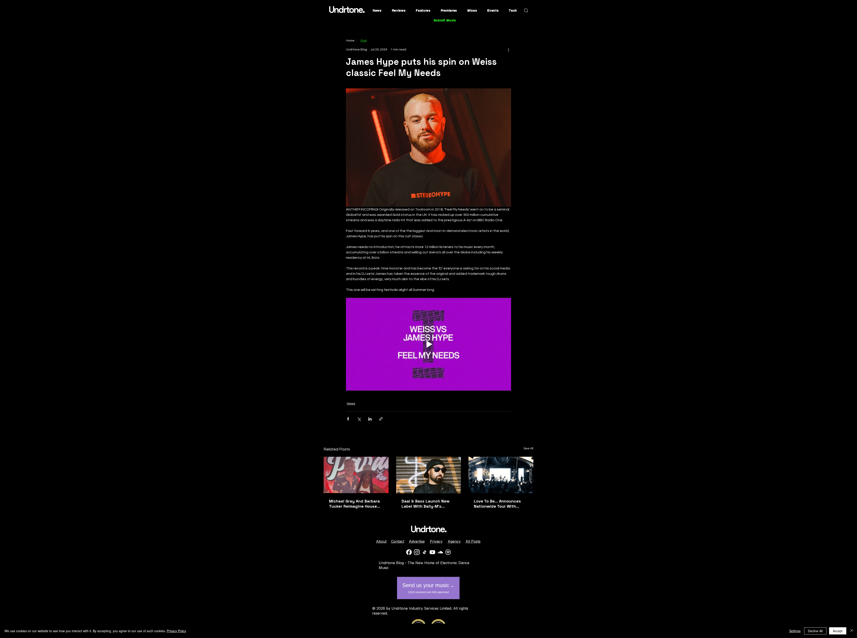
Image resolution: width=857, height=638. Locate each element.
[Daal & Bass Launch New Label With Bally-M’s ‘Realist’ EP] (428, 475)
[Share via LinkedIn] (370, 419)
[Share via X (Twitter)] (359, 419)
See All (528, 448)
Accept (837, 631)
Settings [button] (795, 631)
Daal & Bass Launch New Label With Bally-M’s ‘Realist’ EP (425, 503)
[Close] (851, 630)
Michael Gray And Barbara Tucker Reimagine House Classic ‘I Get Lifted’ (354, 503)
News (351, 403)
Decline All (815, 631)
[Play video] (428, 344)
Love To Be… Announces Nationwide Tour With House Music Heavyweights (501, 503)
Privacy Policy (176, 631)
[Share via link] (381, 419)
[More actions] (508, 49)
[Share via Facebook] (348, 419)
